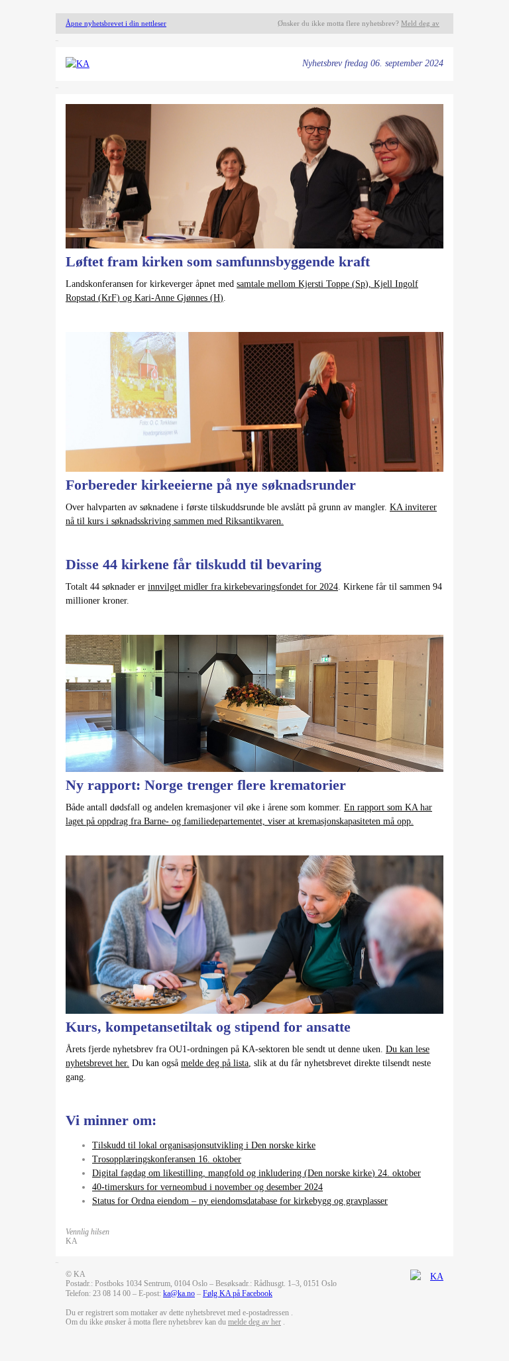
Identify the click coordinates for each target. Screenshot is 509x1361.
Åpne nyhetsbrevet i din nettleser (116, 23)
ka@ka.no (179, 1293)
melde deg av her (254, 1322)
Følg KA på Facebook (237, 1293)
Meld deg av (420, 23)
